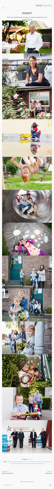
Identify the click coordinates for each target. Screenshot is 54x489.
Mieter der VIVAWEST (31, 461)
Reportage (47, 461)
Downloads (6, 485)
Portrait (38, 461)
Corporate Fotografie (11, 461)
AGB (11, 485)
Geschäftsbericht (21, 461)
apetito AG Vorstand (7, 473)
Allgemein (29, 459)
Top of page (50, 485)
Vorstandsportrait (39, 463)
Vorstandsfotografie (30, 463)
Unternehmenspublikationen (17, 463)
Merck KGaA (48, 473)
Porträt (43, 461)
